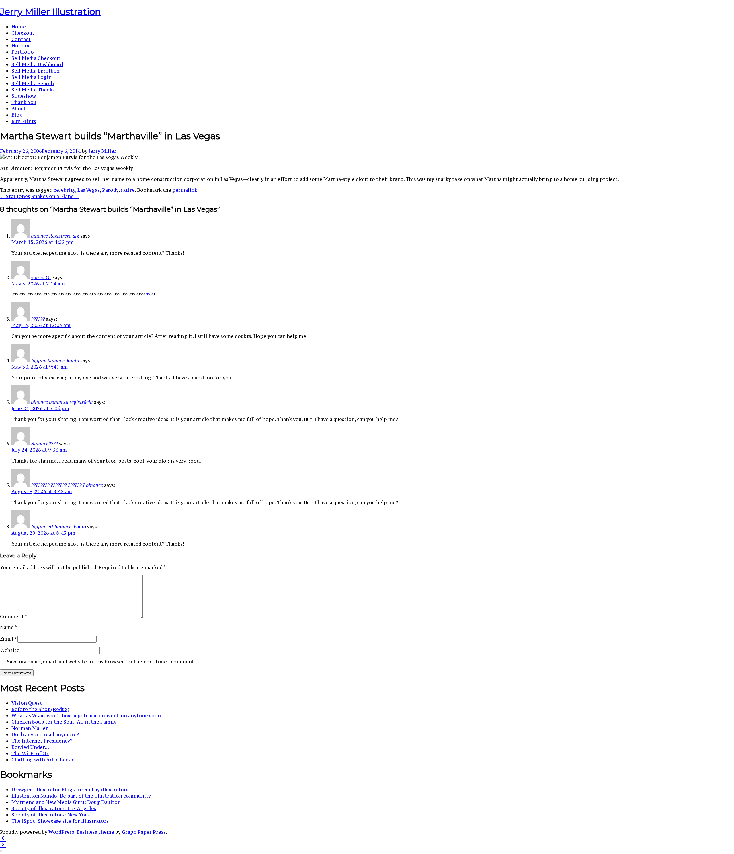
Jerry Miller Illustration (50, 11)
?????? (38, 319)
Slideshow (23, 96)
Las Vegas (88, 190)
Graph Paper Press (144, 832)
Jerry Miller (102, 151)
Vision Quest (26, 703)
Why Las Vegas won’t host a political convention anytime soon (86, 715)
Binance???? (44, 443)
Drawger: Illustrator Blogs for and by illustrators (69, 789)
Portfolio (22, 52)
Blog (17, 115)
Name (8, 627)
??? (149, 294)
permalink (184, 190)
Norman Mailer (29, 728)
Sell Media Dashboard (37, 64)
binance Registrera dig (55, 236)
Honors (20, 45)
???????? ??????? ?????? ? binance (67, 485)
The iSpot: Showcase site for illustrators (60, 821)
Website (9, 650)
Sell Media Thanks (33, 90)
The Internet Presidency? (41, 741)
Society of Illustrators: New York (50, 815)
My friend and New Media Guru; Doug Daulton (66, 802)
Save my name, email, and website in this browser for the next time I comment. (101, 662)
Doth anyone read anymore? (45, 734)
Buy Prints (23, 121)
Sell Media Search (32, 83)
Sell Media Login (31, 77)
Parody (110, 190)
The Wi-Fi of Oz (30, 753)
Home (18, 26)
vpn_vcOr (41, 277)
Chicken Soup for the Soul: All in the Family (63, 722)
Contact (21, 39)
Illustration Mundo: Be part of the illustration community (81, 796)
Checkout (22, 33)
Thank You (23, 102)
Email (8, 639)
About (18, 108)
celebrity (64, 190)
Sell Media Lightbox (35, 71)
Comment (13, 616)
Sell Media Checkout (35, 58)
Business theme (95, 832)
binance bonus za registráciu (62, 402)
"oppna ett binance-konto (58, 527)
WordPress (61, 832)
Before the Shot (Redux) (40, 709)
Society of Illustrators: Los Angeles (53, 808)
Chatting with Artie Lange (43, 760)
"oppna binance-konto (55, 360)
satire (128, 190)
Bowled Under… (30, 747)
